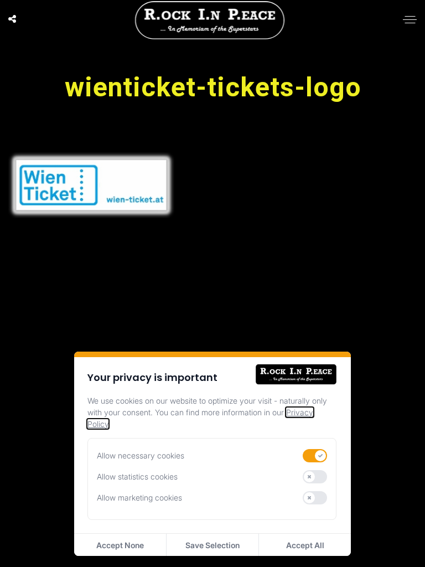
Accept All (305, 545)
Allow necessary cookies (140, 455)
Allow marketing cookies (139, 497)
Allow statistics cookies (137, 476)
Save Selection (212, 545)
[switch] (315, 455)
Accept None (120, 545)
